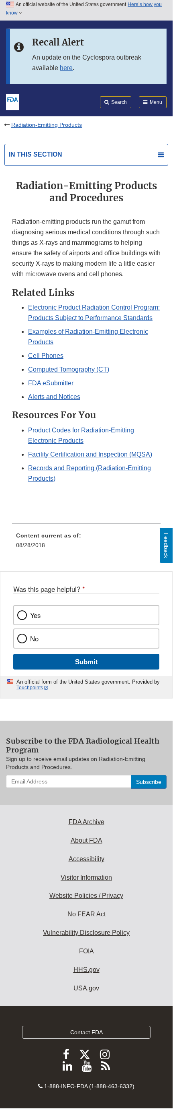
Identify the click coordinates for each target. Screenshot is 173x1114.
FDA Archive (86, 821)
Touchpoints (29, 687)
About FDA (86, 840)
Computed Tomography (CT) (68, 369)
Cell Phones (45, 355)
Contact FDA (86, 1032)
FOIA (86, 951)
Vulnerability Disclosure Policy (86, 932)
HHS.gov (86, 969)
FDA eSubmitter (50, 383)
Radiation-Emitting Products (46, 125)
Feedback (166, 545)
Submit (86, 661)
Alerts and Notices (54, 396)
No (34, 638)
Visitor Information (86, 877)
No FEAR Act (86, 914)
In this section (35, 154)
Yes (35, 615)
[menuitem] (86, 543)
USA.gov (86, 988)
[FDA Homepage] (12, 101)
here (66, 67)
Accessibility (86, 859)
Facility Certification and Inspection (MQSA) (90, 454)
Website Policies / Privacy (86, 895)
